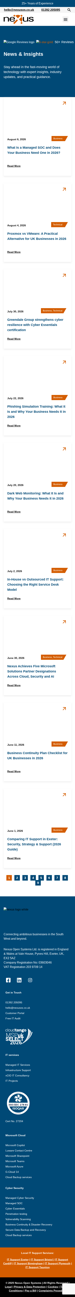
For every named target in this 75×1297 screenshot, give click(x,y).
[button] (69, 10)
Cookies (53, 1286)
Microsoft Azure (14, 1166)
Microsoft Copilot (15, 1145)
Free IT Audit (12, 1018)
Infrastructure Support (18, 1070)
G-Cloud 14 (12, 1171)
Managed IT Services (17, 1064)
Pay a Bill (30, 1290)
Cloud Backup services (18, 1177)
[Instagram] (30, 980)
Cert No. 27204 (14, 1121)
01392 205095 (50, 9)
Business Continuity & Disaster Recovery (28, 1224)
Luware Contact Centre (18, 1150)
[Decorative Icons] (8, 980)
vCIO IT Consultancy (17, 1075)
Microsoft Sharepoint (17, 1155)
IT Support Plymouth (57, 1263)
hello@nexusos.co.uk (19, 9)
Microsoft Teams (14, 1161)
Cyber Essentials (15, 1208)
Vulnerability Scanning (18, 1219)
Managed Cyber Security (19, 1197)
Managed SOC (14, 1203)
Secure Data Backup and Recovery (25, 1229)
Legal (8, 1286)
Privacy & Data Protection (30, 1286)
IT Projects (11, 1080)
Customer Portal (14, 1013)
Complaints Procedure (52, 1290)
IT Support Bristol (42, 1259)
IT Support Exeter (18, 1259)
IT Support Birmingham (28, 1263)
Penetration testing (16, 1213)
